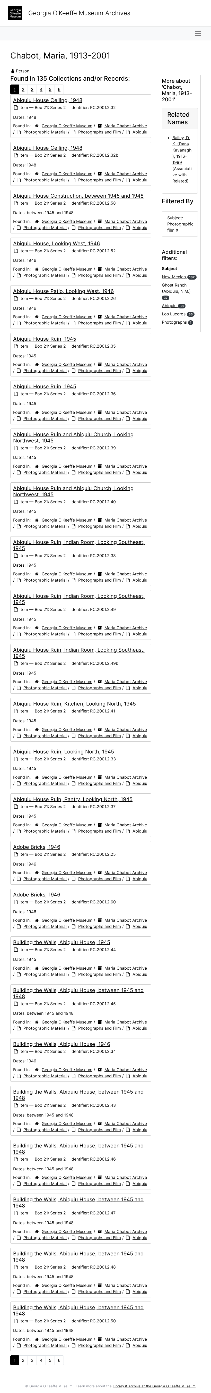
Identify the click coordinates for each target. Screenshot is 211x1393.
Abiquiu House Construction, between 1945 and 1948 (78, 196)
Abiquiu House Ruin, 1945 (44, 339)
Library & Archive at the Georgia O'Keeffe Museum (154, 1386)
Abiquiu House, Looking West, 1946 (56, 243)
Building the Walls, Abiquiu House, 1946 (61, 1044)
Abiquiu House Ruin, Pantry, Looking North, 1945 (73, 799)
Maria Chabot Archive (125, 125)
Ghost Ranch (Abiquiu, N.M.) (176, 291)
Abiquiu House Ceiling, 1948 (47, 100)
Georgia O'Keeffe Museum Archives (79, 13)
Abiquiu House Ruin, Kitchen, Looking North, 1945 (74, 704)
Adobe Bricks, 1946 (36, 847)
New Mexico (178, 276)
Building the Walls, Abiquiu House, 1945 (61, 942)
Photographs (176, 322)
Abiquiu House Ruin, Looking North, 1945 (63, 752)
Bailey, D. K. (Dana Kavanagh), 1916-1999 (181, 150)
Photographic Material (45, 132)
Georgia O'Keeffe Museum (67, 125)
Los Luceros (177, 313)
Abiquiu (140, 132)
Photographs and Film (99, 132)
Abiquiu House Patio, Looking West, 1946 (63, 291)
